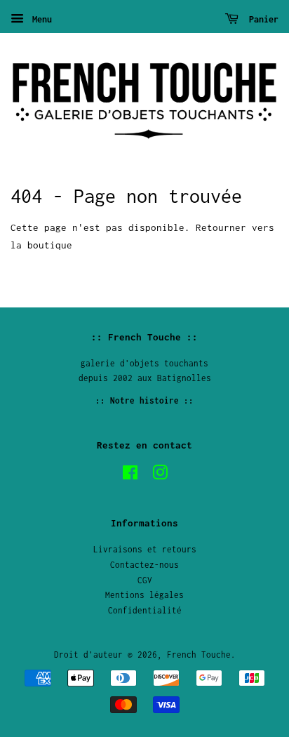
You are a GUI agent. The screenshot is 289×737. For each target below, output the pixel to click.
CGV (144, 580)
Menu (39, 19)
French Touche (199, 654)
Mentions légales (144, 594)
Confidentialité (145, 610)
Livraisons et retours (144, 549)
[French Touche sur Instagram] (160, 475)
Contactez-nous (144, 564)
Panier (261, 19)
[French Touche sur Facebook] (130, 475)
